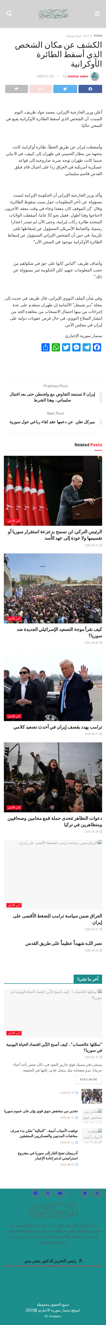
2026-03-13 (92, 1057)
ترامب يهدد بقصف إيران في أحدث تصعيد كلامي (57, 727)
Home (98, 35)
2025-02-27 (92, 929)
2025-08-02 (67, 1164)
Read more (88, 1079)
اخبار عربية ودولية (77, 35)
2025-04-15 (92, 545)
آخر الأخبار (14, 521)
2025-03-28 (92, 831)
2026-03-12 (67, 1142)
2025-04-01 (92, 734)
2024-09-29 (92, 950)
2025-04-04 (92, 642)
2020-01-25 (45, 76)
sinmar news (78, 76)
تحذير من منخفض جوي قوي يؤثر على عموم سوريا (41, 1111)
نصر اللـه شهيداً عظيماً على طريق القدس (63, 943)
